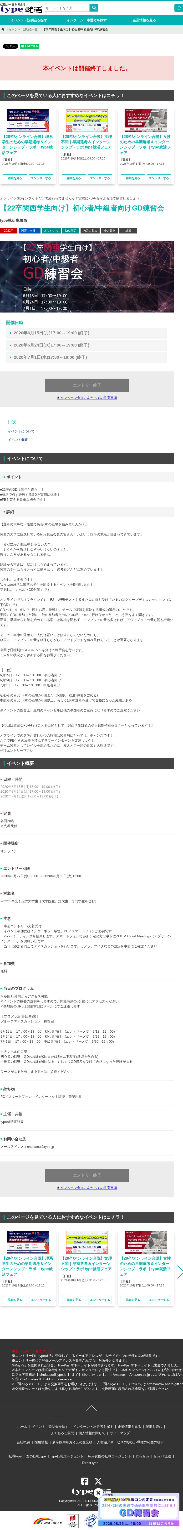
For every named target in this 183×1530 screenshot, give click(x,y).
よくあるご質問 (62, 1433)
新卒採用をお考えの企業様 (72, 1442)
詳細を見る (15, 178)
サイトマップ (120, 1433)
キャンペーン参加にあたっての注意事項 (87, 398)
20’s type (142, 1456)
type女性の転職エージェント (109, 1456)
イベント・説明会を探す (28, 20)
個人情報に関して (92, 1433)
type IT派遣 (162, 1456)
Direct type (90, 1463)
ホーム (22, 1426)
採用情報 (41, 1442)
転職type (15, 1456)
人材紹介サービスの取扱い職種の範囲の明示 (130, 1442)
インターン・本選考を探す (87, 20)
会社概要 (23, 1442)
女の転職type (36, 1456)
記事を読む (154, 1426)
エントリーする (41, 178)
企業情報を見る (144, 20)
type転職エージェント (67, 1456)
